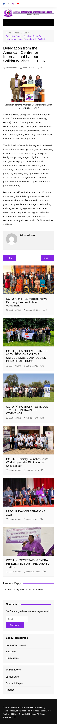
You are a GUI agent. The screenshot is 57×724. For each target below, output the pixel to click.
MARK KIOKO (15, 310)
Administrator (11, 68)
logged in (20, 589)
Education (11, 651)
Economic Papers (14, 683)
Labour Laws (12, 677)
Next (45, 258)
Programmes (12, 658)
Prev (11, 258)
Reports (10, 690)
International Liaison (16, 645)
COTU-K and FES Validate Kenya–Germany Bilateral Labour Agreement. (27, 302)
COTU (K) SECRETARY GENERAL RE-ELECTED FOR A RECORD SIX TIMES (28, 563)
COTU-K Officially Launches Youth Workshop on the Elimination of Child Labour (27, 462)
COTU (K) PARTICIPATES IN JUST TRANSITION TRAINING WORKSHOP (28, 410)
